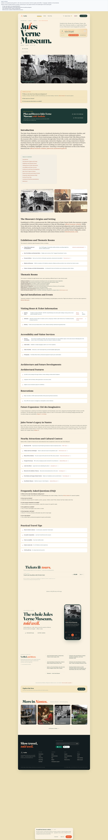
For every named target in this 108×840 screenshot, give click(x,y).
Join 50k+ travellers (41, 632)
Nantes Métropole (25, 300)
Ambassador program (55, 761)
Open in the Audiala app (78, 114)
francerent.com (66, 258)
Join (77, 743)
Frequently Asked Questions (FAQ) (30, 175)
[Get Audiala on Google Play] (66, 747)
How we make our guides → (67, 682)
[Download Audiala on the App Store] (59, 747)
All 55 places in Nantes (53, 728)
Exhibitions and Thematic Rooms (30, 163)
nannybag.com (62, 470)
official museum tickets (79, 319)
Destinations (39, 15)
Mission (52, 759)
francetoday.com (65, 475)
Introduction (25, 159)
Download (40, 761)
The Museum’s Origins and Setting (30, 161)
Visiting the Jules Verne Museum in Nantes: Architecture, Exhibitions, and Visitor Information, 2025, (77, 657)
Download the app (30, 632)
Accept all (69, 836)
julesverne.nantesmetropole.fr (56, 148)
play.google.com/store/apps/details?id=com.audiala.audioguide (19, 7)
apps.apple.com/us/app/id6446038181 (13, 6)
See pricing (50, 15)
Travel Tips (41, 757)
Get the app (84, 15)
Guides (44, 15)
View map (26, 48)
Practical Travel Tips (27, 177)
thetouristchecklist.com (65, 455)
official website (62, 95)
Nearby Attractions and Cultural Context (31, 173)
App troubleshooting (68, 755)
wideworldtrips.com (63, 460)
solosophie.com (54, 465)
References (25, 181)
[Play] (62, 31)
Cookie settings (80, 757)
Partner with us (67, 759)
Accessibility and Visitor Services (30, 167)
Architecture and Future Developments (31, 169)
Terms (78, 755)
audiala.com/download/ (16, 8)
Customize (56, 836)
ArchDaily (44, 414)
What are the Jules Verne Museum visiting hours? (35, 94)
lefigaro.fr (39, 414)
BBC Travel (64, 445)
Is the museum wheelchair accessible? (32, 101)
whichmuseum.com (71, 232)
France (30, 20)
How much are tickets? (28, 98)
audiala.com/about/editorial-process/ (16, 9)
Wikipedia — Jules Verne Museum (53, 673)
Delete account (80, 759)
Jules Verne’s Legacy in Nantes (29, 171)
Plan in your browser (79, 117)
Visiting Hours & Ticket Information (30, 165)
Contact (65, 757)
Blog (52, 757)
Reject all (62, 836)
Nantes (35, 20)
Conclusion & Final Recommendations (31, 179)
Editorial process (54, 755)
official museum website (38, 148)
